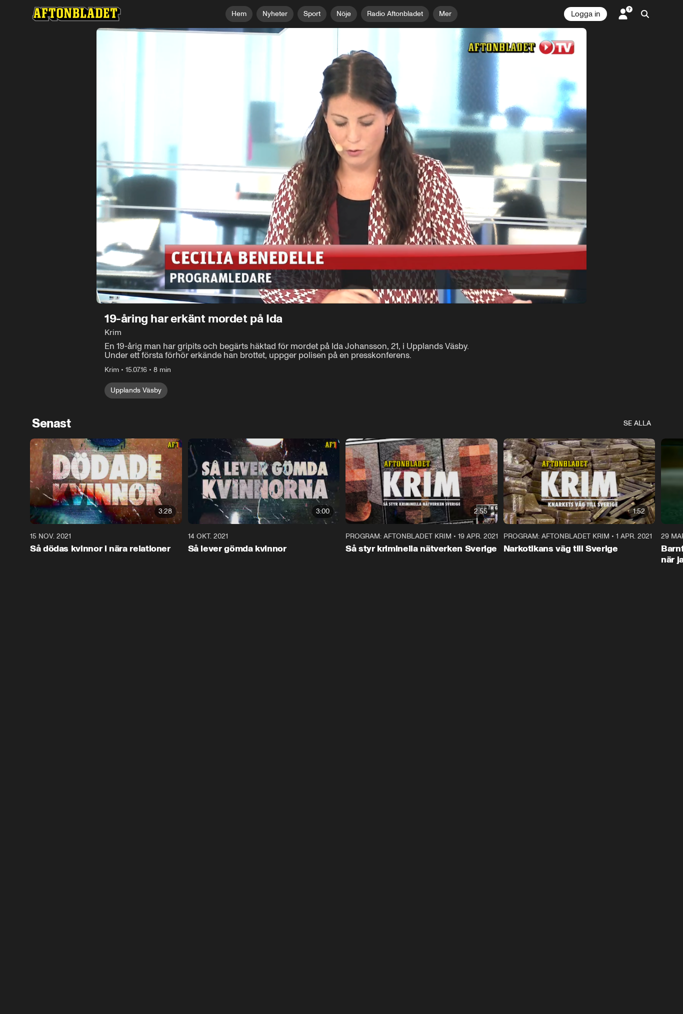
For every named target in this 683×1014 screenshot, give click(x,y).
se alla (637, 423)
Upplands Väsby (136, 390)
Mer (445, 14)
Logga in (585, 14)
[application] (341, 166)
